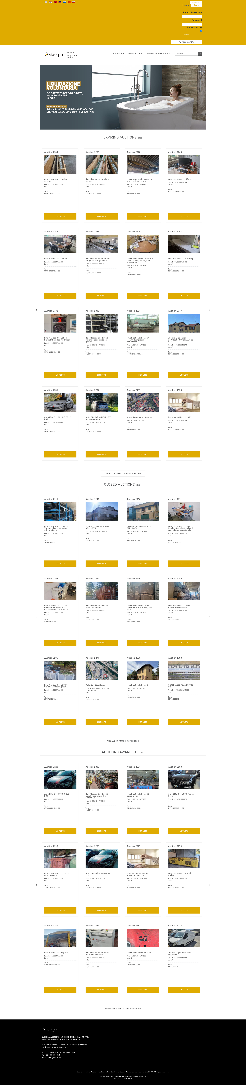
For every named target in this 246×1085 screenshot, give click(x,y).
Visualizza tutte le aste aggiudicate (123, 1009)
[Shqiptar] (55, 2)
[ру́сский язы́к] (64, 2)
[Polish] (73, 2)
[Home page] (61, 55)
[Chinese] (69, 2)
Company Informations (158, 53)
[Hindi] (50, 2)
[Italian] (46, 2)
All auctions (118, 53)
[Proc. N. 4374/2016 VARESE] (123, 97)
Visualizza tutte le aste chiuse (123, 741)
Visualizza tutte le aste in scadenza (123, 473)
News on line (135, 53)
